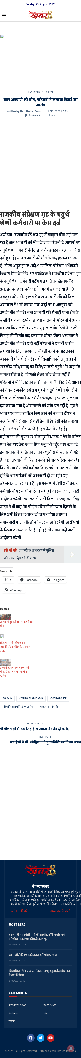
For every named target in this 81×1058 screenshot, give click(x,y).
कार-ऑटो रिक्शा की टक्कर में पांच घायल (33, 955)
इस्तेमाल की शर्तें (20, 911)
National (13, 1013)
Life (45, 1013)
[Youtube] (50, 1038)
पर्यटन (11, 1021)
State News (49, 1005)
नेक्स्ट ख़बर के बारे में (60, 911)
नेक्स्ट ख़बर (40, 886)
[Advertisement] (40, 163)
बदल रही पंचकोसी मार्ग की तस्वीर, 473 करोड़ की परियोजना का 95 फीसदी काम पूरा (37, 937)
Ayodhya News (17, 1005)
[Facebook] (31, 1038)
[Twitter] (40, 1038)
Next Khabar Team (30, 111)
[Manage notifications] (70, 1048)
